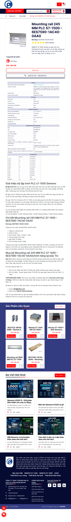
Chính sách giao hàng (38, 489)
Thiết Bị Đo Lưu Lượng (18, 475)
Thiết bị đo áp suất (35, 475)
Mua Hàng (11, 336)
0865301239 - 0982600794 (57, 11)
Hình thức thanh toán (37, 496)
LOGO (56, 473)
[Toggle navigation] (59, 4)
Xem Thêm (59, 306)
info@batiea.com (19, 289)
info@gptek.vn (12, 498)
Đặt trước (35, 70)
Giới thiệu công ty (36, 486)
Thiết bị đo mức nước (53, 475)
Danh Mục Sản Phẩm (14, 11)
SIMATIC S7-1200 (31, 473)
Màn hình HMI (17, 473)
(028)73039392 (13, 493)
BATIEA (62, 506)
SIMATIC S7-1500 (37, 47)
